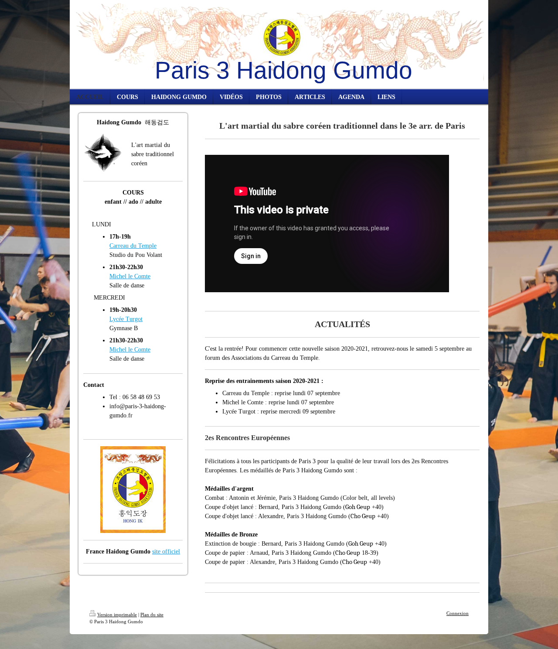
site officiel (166, 551)
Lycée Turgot (126, 319)
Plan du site (151, 614)
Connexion (457, 613)
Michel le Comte (129, 276)
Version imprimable (117, 614)
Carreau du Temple (133, 246)
